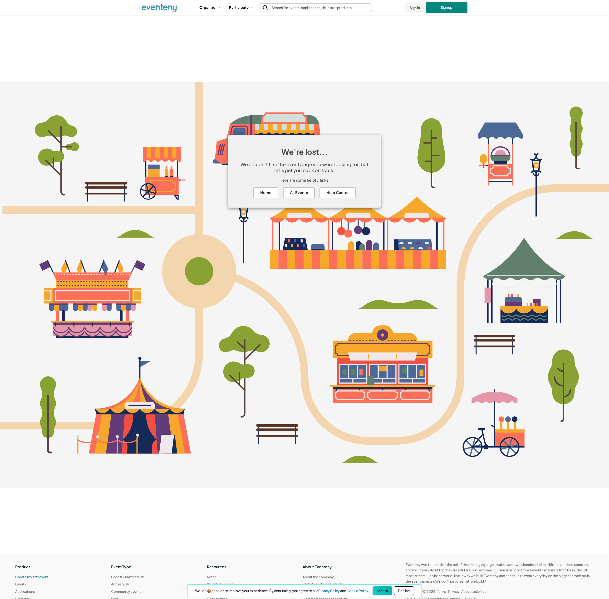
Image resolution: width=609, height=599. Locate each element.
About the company (318, 577)
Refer (211, 577)
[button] (211, 7)
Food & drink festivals (128, 577)
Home (265, 192)
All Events (299, 192)
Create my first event (32, 577)
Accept (382, 591)
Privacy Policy (329, 591)
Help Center (337, 192)
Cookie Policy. (358, 591)
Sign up (446, 7)
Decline (404, 591)
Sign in (415, 7)
